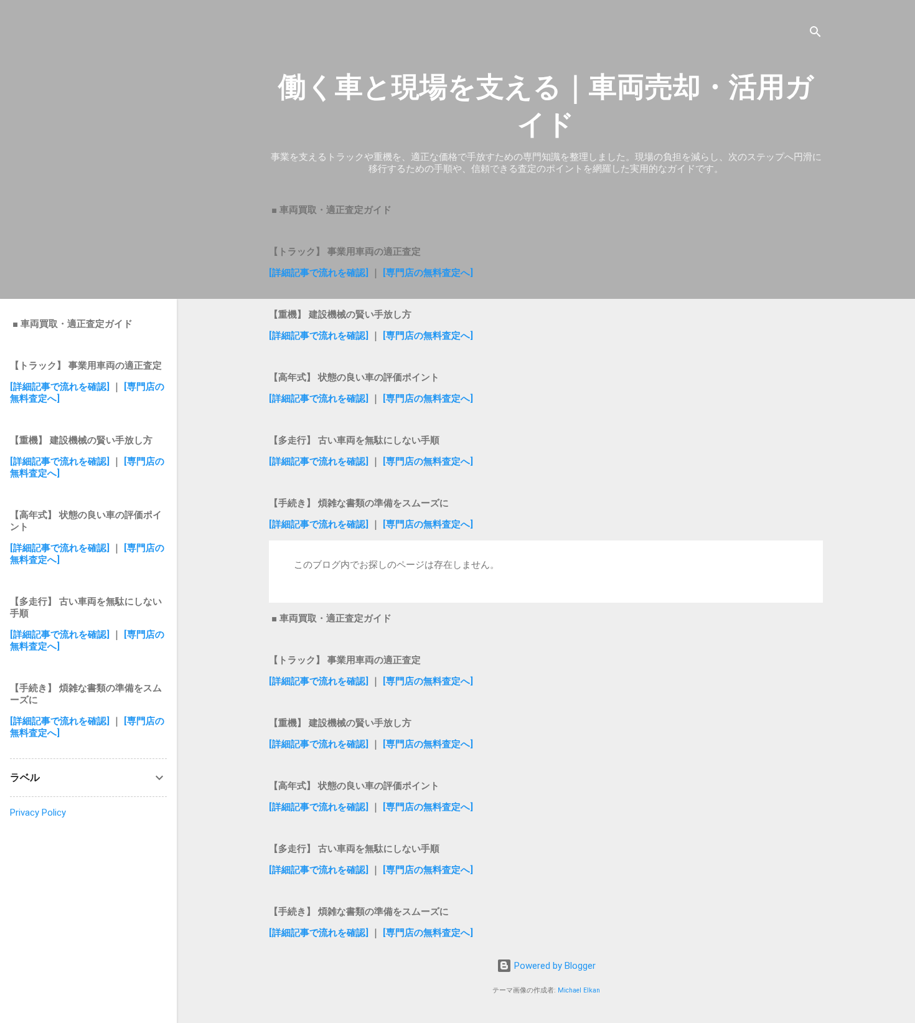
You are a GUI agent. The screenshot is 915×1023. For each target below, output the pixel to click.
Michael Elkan (579, 990)
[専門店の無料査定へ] (428, 272)
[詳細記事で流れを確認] (320, 272)
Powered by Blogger (554, 965)
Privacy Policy (38, 812)
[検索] (815, 34)
